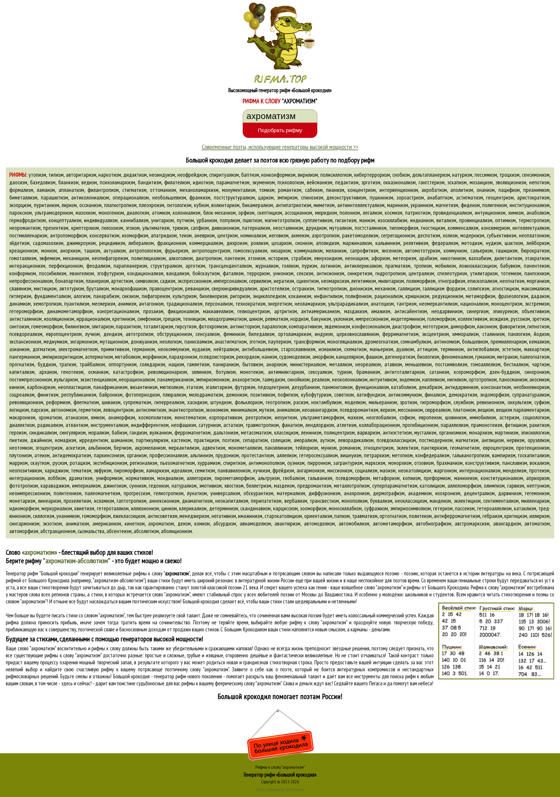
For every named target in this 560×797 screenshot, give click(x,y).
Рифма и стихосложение (270, 789)
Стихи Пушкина (295, 789)
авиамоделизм (255, 523)
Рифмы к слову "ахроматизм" (280, 767)
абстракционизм (58, 531)
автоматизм (537, 523)
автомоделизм (319, 523)
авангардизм (507, 523)
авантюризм (287, 523)
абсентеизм (119, 531)
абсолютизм (146, 531)
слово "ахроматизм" (171, 594)
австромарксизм (472, 523)
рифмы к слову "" (161, 573)
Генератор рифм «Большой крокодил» (280, 774)
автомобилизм (354, 523)
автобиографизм (433, 523)
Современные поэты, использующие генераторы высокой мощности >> (280, 147)
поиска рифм (403, 676)
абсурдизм (224, 523)
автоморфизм (23, 531)
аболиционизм (176, 531)
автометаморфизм (392, 523)
